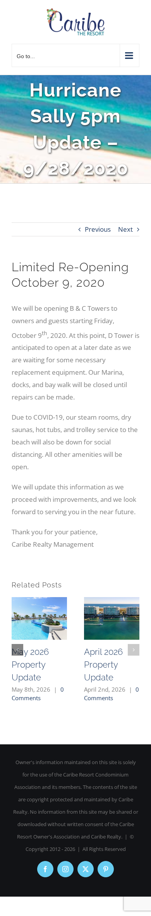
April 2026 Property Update (103, 664)
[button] (17, 650)
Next (125, 229)
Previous (98, 229)
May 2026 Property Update (30, 664)
